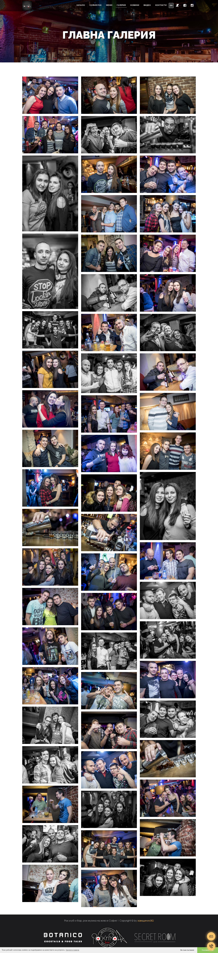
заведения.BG (145, 920)
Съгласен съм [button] (207, 950)
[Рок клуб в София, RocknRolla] (109, 937)
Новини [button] (134, 5)
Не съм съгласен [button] (187, 950)
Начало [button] (81, 5)
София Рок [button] (95, 5)
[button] (177, 5)
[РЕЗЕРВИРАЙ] (211, 936)
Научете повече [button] (72, 950)
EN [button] (171, 5)
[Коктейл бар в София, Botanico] (63, 937)
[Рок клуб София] (27, 5)
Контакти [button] (161, 5)
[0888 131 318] (211, 946)
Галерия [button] (121, 5)
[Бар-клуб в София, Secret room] (155, 937)
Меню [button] (109, 5)
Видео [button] (147, 5)
